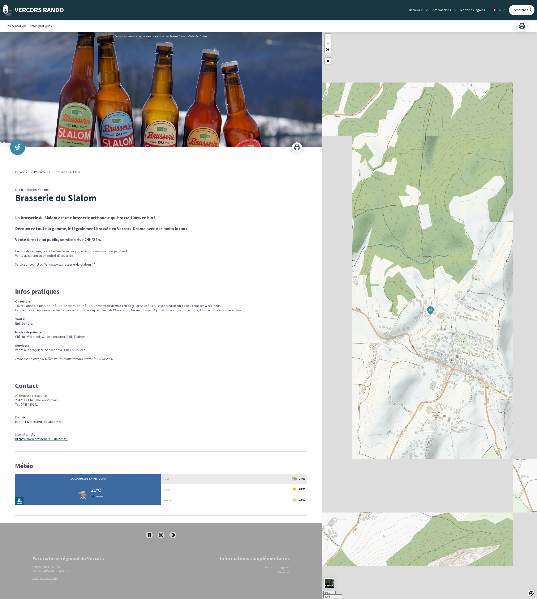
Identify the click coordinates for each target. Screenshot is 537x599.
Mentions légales (472, 10)
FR (499, 10)
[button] (328, 49)
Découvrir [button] (415, 10)
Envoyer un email (44, 578)
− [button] (328, 43)
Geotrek (284, 572)
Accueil (24, 172)
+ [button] (328, 36)
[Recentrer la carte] (328, 61)
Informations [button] (441, 10)
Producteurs (42, 172)
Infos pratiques (41, 26)
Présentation (16, 26)
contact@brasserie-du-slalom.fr (38, 421)
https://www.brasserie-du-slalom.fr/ (41, 439)
